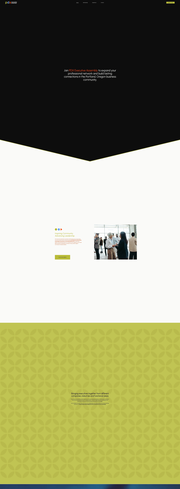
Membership (85, 2)
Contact (102, 2)
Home (77, 2)
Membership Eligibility (63, 257)
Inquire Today (170, 2)
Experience (94, 2)
